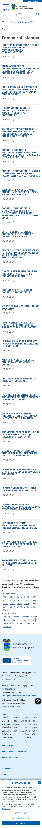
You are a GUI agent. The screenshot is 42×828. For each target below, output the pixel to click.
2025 (12, 597)
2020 (12, 600)
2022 (33, 597)
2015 (12, 603)
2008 (26, 606)
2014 (19, 603)
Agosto (31, 620)
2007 (33, 606)
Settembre (8, 623)
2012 (32, 22)
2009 (19, 606)
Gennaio (6, 616)
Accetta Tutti (21, 823)
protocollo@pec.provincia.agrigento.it (22, 695)
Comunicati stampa (19, 22)
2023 (26, 597)
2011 (5, 606)
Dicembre (7, 626)
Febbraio (17, 616)
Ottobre (18, 623)
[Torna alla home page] (3, 22)
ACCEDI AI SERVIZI (32, 1)
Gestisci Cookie (21, 813)
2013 (26, 603)
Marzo (26, 616)
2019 (19, 600)
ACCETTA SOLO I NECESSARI (21, 818)
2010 (12, 606)
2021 (5, 600)
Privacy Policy (6, 809)
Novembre (29, 623)
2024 (19, 597)
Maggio (6, 620)
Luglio (23, 620)
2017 (33, 600)
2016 (5, 603)
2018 (26, 600)
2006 (5, 610)
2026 (5, 597)
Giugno (15, 620)
